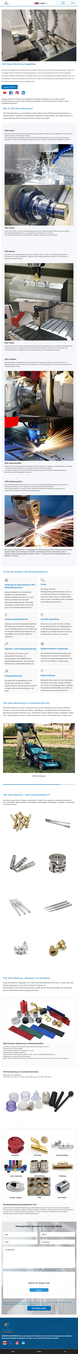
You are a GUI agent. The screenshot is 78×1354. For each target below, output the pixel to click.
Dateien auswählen (39, 1290)
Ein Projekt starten (39, 1308)
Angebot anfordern (10, 87)
